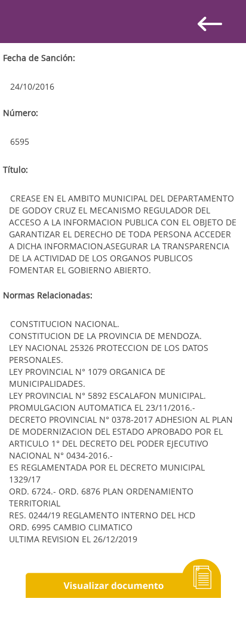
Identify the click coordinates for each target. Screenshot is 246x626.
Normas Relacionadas (46, 295)
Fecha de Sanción (38, 57)
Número (19, 112)
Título (14, 169)
